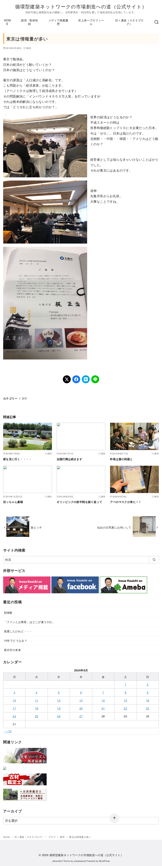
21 (103, 708)
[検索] (156, 22)
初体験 (8, 612)
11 (36, 700)
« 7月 (8, 731)
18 (36, 708)
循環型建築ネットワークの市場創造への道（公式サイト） (81, 6)
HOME (7, 22)
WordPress (104, 860)
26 (58, 716)
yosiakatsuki (80, 860)
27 (81, 716)
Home (7, 836)
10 (14, 700)
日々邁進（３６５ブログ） (129, 22)
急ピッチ (36, 527)
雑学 (28, 48)
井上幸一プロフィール (91, 22)
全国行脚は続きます (69, 459)
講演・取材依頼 (29, 22)
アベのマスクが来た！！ (125, 502)
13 (81, 700)
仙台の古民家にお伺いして (114, 527)
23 (147, 708)
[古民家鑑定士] (25, 801)
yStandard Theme (61, 860)
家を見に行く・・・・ (17, 459)
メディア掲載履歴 (58, 22)
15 (125, 700)
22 (125, 708)
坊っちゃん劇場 (13, 502)
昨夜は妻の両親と (121, 459)
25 (36, 716)
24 (14, 716)
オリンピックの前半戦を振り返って (79, 502)
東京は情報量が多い (80, 836)
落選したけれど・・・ (18, 631)
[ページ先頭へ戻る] (114, 818)
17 (14, 708)
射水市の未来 (12, 650)
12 (58, 700)
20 (81, 708)
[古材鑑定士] (25, 786)
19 (58, 708)
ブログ (52, 836)
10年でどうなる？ (15, 640)
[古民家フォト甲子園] (4, 770)
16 (147, 700)
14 (103, 700)
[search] (154, 559)
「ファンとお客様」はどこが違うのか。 (29, 622)
